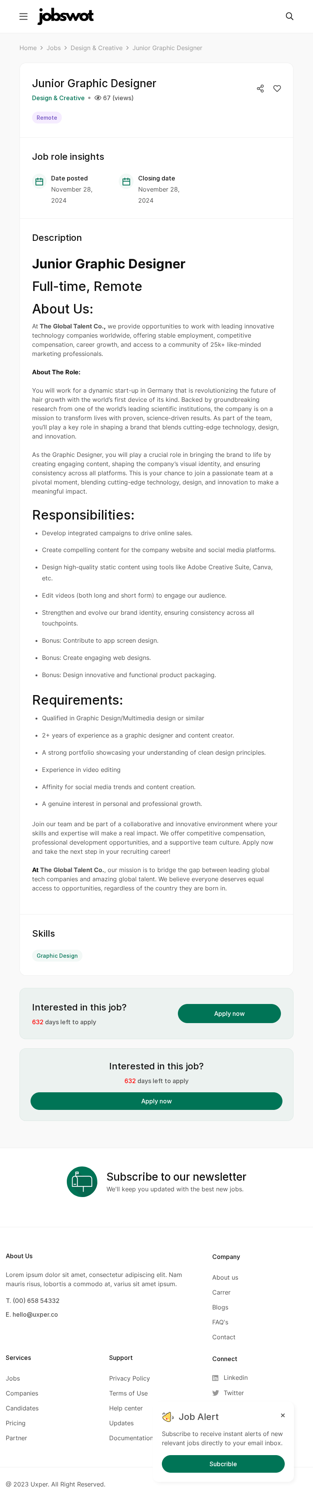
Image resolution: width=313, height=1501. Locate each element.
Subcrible (223, 1464)
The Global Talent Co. (72, 326)
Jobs (54, 48)
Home (28, 48)
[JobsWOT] (65, 16)
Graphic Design (57, 955)
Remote (47, 117)
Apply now (229, 1013)
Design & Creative (97, 48)
